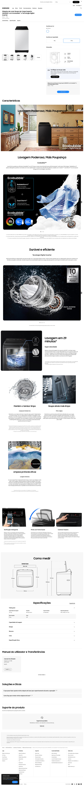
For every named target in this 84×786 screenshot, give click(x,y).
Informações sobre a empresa (73, 753)
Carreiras (69, 759)
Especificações (13, 20)
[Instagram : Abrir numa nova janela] (76, 784)
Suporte (18, 20)
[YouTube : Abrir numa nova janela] (79, 784)
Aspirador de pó (21, 772)
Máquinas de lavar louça (23, 768)
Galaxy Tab (20, 755)
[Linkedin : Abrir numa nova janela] (81, 784)
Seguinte (81, 202)
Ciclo (10, 636)
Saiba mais (42, 725)
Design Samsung (71, 766)
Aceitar (15, 782)
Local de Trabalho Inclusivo (56, 759)
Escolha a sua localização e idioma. (46, 2)
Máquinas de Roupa (22, 770)
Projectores (21, 762)
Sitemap (25, 784)
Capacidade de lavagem (15, 622)
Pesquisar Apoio (38, 757)
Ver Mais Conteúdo (41, 674)
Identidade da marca (71, 757)
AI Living (3, 755)
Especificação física (14, 640)
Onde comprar (78, 14)
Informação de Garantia (39, 759)
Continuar (76, 2)
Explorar (3, 760)
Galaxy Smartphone (22, 753)
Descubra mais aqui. (11, 779)
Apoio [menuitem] (74, 5)
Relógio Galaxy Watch (22, 757)
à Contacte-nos (37, 766)
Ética (69, 764)
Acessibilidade (54, 757)
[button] (5, 57)
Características (5, 20)
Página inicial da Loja (6, 753)
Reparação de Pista (38, 764)
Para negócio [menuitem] (78, 5)
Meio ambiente (54, 753)
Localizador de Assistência (39, 760)
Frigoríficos (21, 766)
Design (11, 627)
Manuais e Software (38, 755)
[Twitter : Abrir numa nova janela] (74, 784)
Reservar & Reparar (38, 762)
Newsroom (70, 762)
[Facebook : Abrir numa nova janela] (72, 784)
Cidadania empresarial (56, 760)
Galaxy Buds (21, 759)
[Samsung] (6, 8)
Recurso (11, 631)
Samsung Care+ (5, 759)
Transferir (7, 669)
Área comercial (70, 755)
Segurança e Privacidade (56, 755)
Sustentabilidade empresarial (57, 762)
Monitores (20, 773)
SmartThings (4, 757)
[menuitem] (13, 8)
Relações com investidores (73, 760)
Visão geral (12, 608)
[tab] (40, 231)
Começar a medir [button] (55, 76)
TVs (19, 760)
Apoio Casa (37, 753)
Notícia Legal (21, 784)
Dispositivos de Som (22, 764)
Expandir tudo (72, 603)
